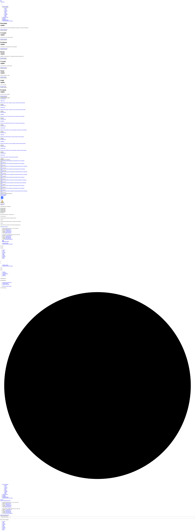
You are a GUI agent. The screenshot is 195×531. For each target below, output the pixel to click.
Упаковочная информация (6, 282)
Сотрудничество (5, 17)
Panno (5, 16)
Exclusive (6, 10)
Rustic (5, 15)
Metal (5, 12)
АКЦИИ (3, 18)
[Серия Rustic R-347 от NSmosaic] (12, 160)
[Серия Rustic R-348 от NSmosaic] (12, 185)
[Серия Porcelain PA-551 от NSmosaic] (13, 171)
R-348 (1, 187)
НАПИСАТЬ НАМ (5, 284)
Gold (3, 250)
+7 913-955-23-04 (9, 235)
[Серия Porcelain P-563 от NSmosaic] (13, 182)
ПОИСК (1, 499)
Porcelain (5, 14)
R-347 (1, 162)
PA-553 (1, 176)
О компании (4, 272)
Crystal (5, 9)
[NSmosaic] (4, 226)
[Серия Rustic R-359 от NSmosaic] (12, 177)
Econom (5, 485)
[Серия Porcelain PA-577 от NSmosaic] (13, 166)
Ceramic (5, 13)
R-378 (1, 165)
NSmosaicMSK (6, 241)
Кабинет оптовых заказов (6, 286)
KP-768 (1, 170)
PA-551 (1, 173)
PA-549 (1, 192)
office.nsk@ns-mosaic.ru (9, 239)
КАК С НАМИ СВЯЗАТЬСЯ (5, 500)
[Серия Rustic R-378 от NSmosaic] (12, 163)
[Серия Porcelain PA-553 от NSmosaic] (13, 174)
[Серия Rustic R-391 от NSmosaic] (12, 188)
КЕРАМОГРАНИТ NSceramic (7, 20)
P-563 (1, 184)
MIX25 (1, 181)
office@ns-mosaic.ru (8, 232)
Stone (5, 11)
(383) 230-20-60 (8, 237)
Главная (3, 271)
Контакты (4, 275)
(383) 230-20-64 (8, 238)
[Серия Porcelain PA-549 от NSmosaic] (13, 190)
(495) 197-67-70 (8, 229)
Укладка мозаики (5, 283)
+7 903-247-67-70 (8, 230)
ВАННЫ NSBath (5, 243)
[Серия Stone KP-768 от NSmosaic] (12, 168)
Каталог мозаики (5, 6)
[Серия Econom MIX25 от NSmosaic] (13, 179)
